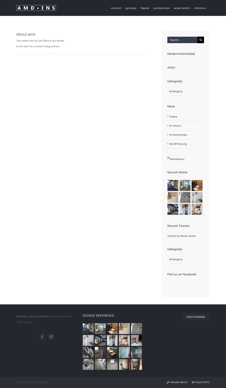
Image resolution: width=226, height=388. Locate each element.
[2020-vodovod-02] (136, 352)
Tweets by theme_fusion (181, 235)
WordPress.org (178, 143)
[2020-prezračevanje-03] (112, 364)
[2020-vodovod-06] (173, 197)
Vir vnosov (175, 125)
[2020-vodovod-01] (88, 364)
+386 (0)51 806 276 (178, 382)
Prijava (173, 116)
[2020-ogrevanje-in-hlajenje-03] (136, 340)
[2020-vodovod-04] (112, 352)
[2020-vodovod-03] (124, 352)
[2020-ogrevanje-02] (173, 209)
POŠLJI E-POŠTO (202, 382)
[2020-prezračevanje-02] (124, 364)
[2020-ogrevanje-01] (173, 185)
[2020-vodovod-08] (185, 185)
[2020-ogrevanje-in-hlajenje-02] (88, 352)
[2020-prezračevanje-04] (100, 364)
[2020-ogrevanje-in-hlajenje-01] (100, 352)
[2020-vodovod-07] (197, 185)
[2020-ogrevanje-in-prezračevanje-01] (185, 209)
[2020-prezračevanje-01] (136, 364)
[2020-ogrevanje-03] (197, 197)
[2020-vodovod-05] (185, 197)
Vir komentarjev (178, 134)
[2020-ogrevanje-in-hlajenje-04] (197, 209)
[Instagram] (51, 336)
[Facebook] (42, 336)
